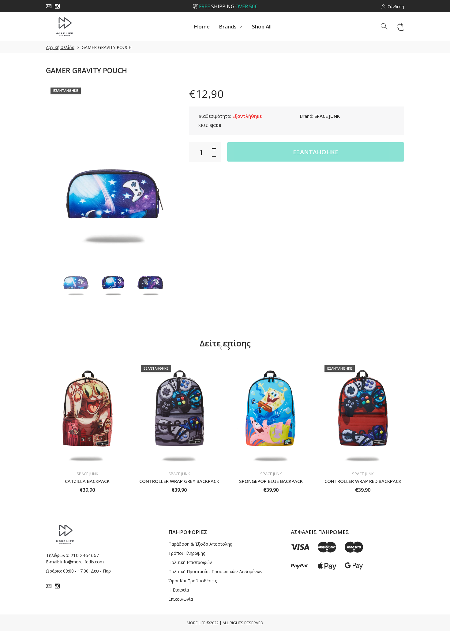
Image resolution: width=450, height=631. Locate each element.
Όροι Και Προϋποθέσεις (192, 581)
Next (169, 166)
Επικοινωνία (180, 599)
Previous (56, 166)
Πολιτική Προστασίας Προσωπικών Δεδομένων (215, 571)
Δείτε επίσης (225, 343)
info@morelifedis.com (82, 562)
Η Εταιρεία (178, 590)
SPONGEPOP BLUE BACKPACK (271, 481)
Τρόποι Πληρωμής (186, 553)
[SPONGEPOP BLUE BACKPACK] (271, 413)
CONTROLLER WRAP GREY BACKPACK (179, 481)
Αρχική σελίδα (60, 47)
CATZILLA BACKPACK (87, 481)
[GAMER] (75, 275)
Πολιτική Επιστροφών (190, 562)
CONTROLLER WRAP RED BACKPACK (362, 481)
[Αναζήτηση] (384, 27)
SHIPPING (228, 6)
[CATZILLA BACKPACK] (87, 413)
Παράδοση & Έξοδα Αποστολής (200, 544)
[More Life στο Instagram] (57, 6)
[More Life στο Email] (48, 6)
